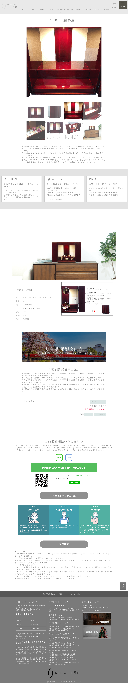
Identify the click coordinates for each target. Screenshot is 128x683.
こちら (27, 661)
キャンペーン (97, 9)
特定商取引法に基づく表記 (52, 594)
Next (103, 87)
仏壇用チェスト (61, 11)
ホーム (24, 9)
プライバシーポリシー (76, 594)
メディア (88, 9)
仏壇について (79, 9)
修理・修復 (70, 9)
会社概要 (107, 9)
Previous (24, 87)
